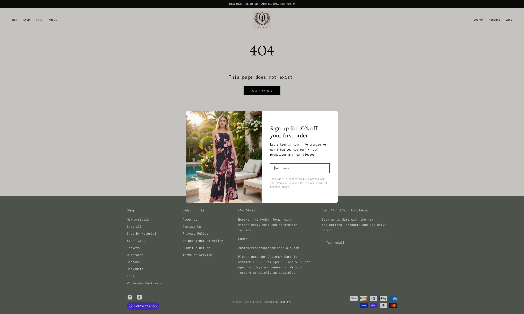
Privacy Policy (299, 183)
